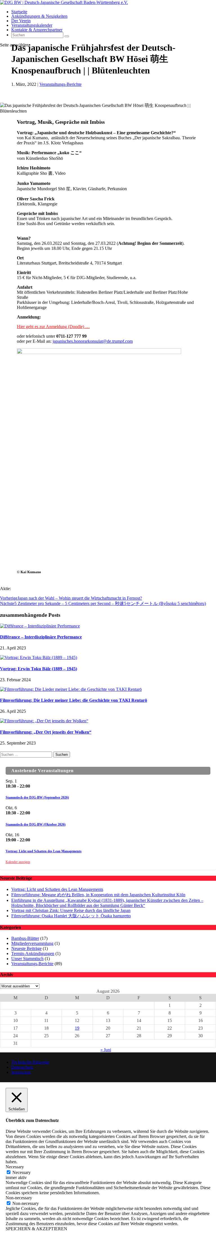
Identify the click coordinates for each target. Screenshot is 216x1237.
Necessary (21, 1172)
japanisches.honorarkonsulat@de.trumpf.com (93, 341)
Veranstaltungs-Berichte (60, 84)
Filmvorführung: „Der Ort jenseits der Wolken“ (45, 732)
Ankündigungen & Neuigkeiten (39, 16)
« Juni (105, 1049)
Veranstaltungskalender (31, 25)
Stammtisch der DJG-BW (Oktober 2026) (36, 824)
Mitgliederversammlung (32, 943)
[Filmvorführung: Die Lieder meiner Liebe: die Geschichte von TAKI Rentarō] (71, 689)
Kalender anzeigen (18, 862)
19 (77, 1028)
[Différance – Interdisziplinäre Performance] (40, 626)
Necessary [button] (15, 1166)
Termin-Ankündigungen (32, 953)
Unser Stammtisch (27, 958)
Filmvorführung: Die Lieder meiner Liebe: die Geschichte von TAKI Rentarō (73, 700)
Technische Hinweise (30, 1062)
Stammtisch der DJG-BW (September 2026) (37, 797)
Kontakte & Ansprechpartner (36, 29)
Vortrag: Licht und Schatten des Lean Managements (44, 851)
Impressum (21, 1072)
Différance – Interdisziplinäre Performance (41, 637)
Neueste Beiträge (26, 948)
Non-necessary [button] (19, 1197)
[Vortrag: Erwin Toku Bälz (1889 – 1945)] (38, 657)
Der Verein (21, 20)
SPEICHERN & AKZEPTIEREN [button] (36, 1228)
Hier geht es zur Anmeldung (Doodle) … (53, 326)
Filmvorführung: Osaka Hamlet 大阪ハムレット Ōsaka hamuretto (71, 915)
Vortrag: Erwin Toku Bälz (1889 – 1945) (38, 668)
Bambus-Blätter (25, 938)
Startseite (19, 11)
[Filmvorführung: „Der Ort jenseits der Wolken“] (44, 720)
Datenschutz (22, 1067)
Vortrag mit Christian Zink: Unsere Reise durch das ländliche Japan (70, 910)
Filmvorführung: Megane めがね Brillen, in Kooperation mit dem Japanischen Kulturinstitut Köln (98, 894)
